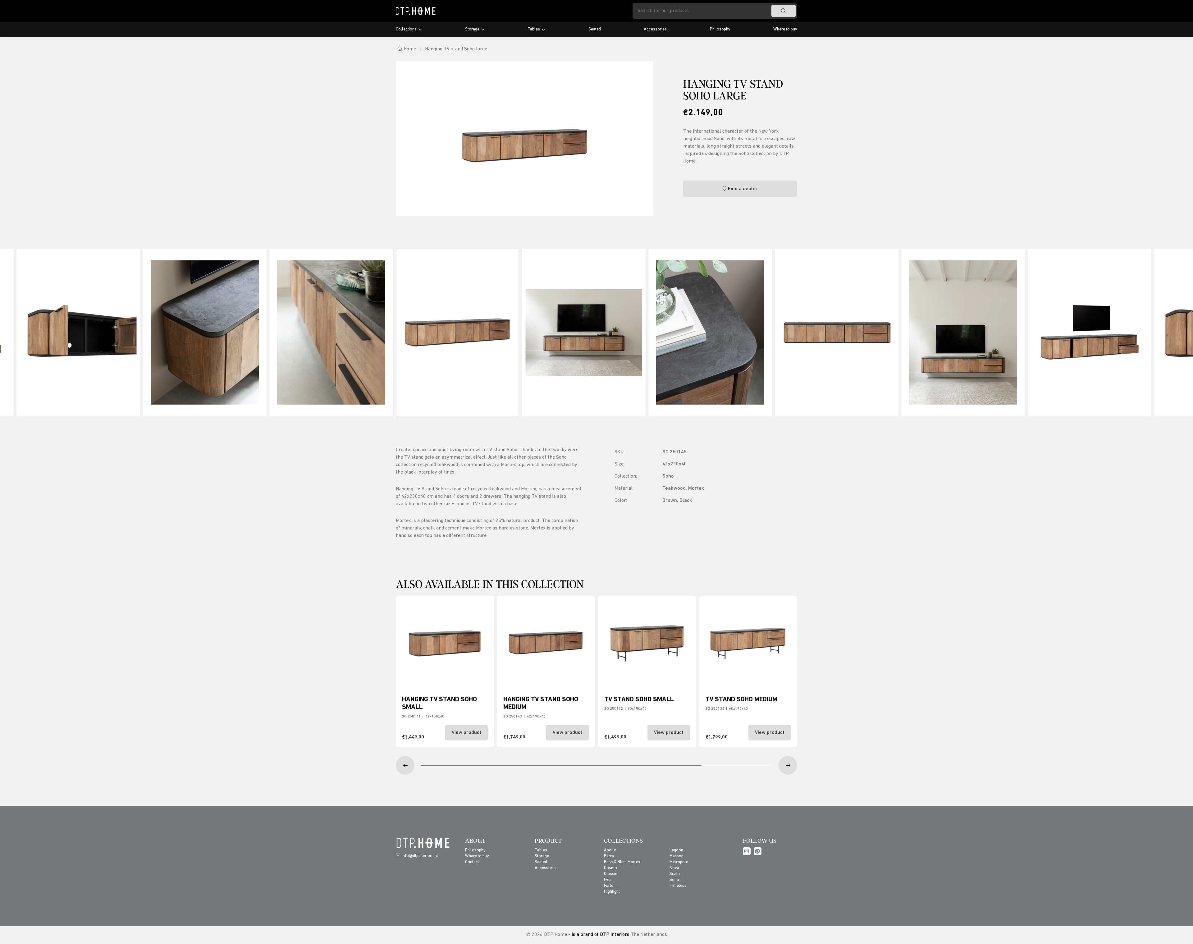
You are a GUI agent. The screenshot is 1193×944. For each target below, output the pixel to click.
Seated (594, 29)
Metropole (679, 862)
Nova (674, 868)
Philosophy (720, 29)
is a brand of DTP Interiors (600, 934)
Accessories (655, 29)
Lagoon (676, 850)
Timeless (678, 885)
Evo (607, 880)
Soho (674, 880)
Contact (472, 862)
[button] (405, 765)
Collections (406, 29)
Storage (472, 29)
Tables (534, 29)
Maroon (676, 856)
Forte (608, 885)
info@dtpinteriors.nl (420, 856)
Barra (609, 856)
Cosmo (610, 868)
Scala (675, 874)
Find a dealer (743, 188)
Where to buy (785, 29)
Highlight (612, 891)
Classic (610, 874)
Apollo (610, 850)
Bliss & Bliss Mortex (622, 862)
